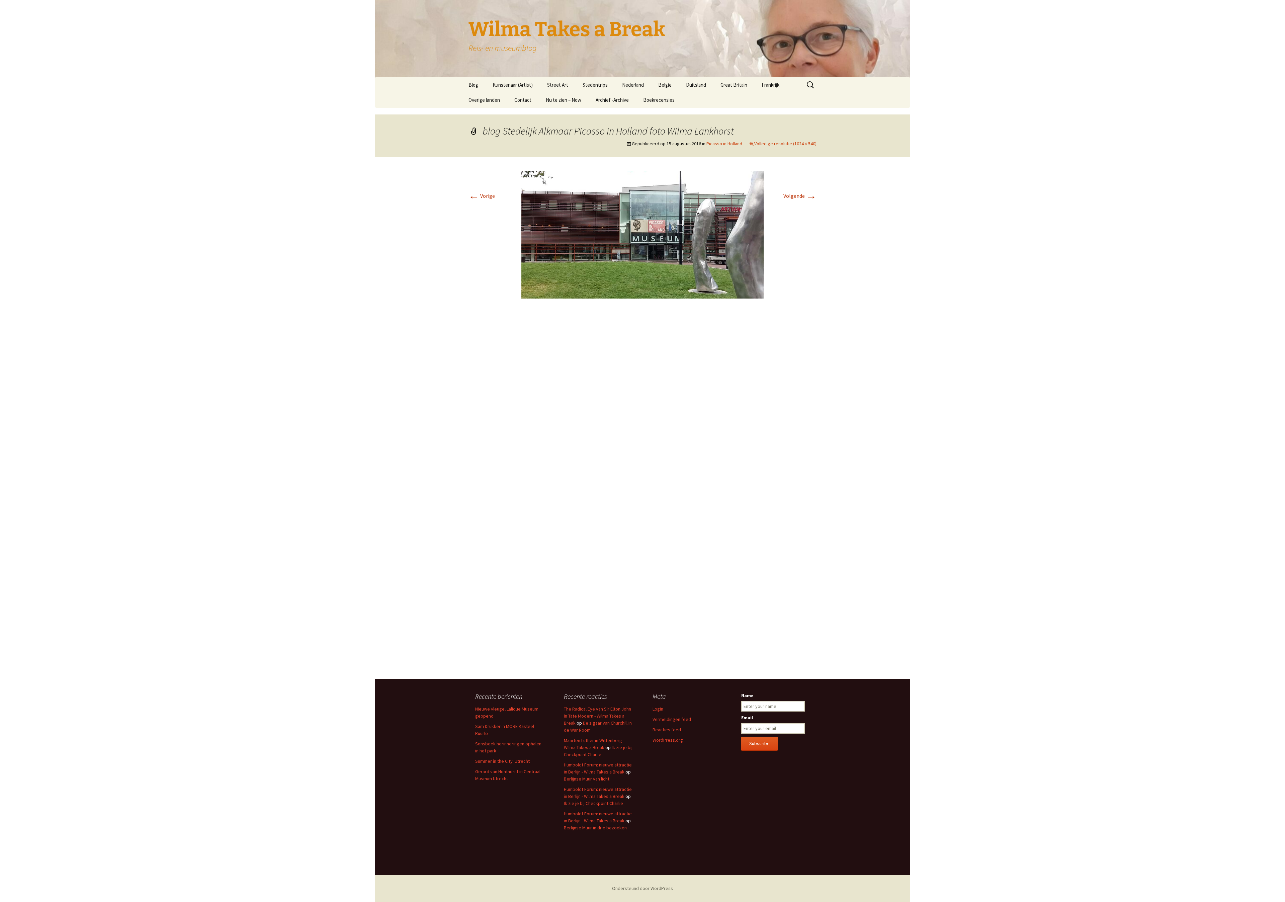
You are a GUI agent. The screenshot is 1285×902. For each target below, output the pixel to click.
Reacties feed (667, 730)
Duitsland (696, 85)
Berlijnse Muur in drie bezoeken (595, 828)
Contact (522, 100)
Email (747, 718)
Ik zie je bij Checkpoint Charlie (593, 803)
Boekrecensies (659, 100)
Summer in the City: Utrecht (502, 761)
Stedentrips (595, 85)
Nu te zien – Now (563, 100)
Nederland (633, 85)
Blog (473, 85)
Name (747, 695)
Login (658, 709)
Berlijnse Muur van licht (586, 779)
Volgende (800, 195)
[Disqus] (642, 403)
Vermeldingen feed (672, 719)
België (665, 85)
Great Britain (733, 85)
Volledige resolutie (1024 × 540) (785, 144)
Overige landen (484, 100)
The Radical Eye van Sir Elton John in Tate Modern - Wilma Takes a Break (597, 716)
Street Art (557, 85)
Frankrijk (770, 85)
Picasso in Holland (724, 144)
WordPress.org (668, 740)
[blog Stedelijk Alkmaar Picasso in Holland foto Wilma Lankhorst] (642, 234)
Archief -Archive (612, 100)
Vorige (481, 195)
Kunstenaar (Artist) (513, 85)
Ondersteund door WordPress (642, 888)
